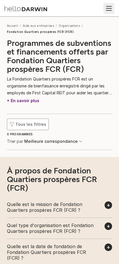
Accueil (12, 25)
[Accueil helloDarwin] (26, 8)
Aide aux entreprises (38, 25)
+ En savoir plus (23, 100)
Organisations (69, 25)
